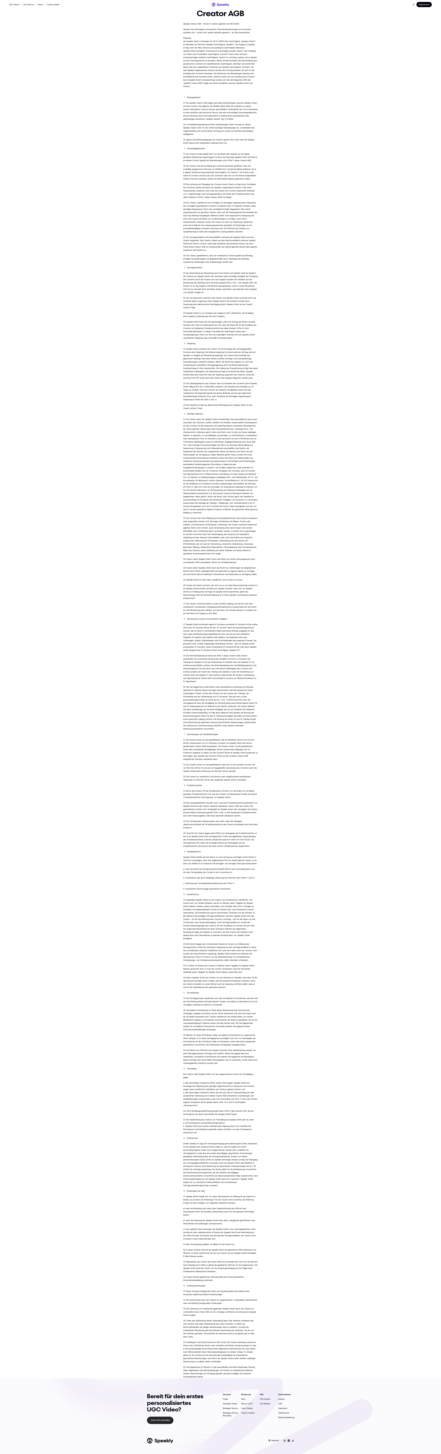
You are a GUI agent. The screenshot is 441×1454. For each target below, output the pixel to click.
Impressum (282, 1408)
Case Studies (247, 1408)
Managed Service (230, 1408)
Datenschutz (283, 1413)
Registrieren (424, 4)
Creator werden (248, 1413)
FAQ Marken (265, 1403)
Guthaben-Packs (230, 1403)
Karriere (281, 1399)
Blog (243, 1399)
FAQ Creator (265, 1399)
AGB (280, 1403)
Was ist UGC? (247, 1403)
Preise (225, 1399)
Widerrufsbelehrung (286, 1417)
